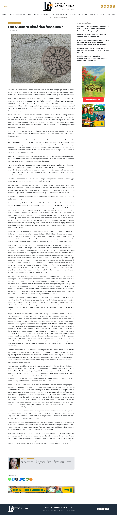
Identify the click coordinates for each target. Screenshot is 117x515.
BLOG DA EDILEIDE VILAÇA (87, 14)
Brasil (29, 14)
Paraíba (5, 14)
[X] (16, 479)
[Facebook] (20, 479)
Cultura (73, 14)
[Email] (27, 479)
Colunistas (111, 14)
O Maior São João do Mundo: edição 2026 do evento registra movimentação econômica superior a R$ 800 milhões (93, 42)
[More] (31, 479)
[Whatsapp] (9, 479)
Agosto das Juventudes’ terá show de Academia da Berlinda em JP (91, 35)
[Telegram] (13, 479)
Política (36, 14)
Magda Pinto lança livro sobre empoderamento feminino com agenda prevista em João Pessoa (92, 58)
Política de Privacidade (63, 507)
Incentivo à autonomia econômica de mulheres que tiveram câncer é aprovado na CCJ (93, 50)
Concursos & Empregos (59, 14)
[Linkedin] (23, 479)
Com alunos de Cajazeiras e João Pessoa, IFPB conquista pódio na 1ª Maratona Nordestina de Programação (93, 28)
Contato (48, 507)
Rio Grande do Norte (17, 14)
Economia (45, 14)
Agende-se (100, 14)
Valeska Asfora (27, 458)
